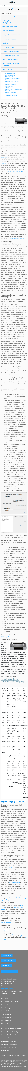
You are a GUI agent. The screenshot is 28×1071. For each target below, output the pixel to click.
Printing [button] (5, 43)
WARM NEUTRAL (5, 681)
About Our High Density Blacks (9, 1001)
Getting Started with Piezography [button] (9, 22)
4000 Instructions (9, 83)
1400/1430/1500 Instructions (12, 76)
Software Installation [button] (9, 27)
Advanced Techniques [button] (10, 59)
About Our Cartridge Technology (10, 1032)
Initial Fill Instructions (10, 75)
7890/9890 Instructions (10, 91)
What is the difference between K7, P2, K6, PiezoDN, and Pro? (13, 802)
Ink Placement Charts (10, 73)
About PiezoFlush (6, 1020)
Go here (11, 867)
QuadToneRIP (4, 157)
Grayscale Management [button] (11, 35)
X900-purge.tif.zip (6, 637)
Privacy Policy (5, 1050)
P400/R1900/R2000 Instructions (12, 78)
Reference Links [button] (7, 69)
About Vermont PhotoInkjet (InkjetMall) (11, 1028)
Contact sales (6, 955)
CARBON (4, 679)
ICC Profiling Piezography (11, 55)
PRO (22, 681)
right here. (6, 930)
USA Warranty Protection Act (9, 1044)
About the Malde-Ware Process (9, 1038)
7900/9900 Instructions (10, 92)
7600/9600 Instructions (10, 87)
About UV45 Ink (5, 1023)
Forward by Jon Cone (9, 17)
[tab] (14, 17)
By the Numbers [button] (8, 47)
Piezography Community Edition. (17, 171)
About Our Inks (5, 998)
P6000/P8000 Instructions (11, 94)
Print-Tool (3, 163)
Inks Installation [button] (8, 31)
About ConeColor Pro (6, 1005)
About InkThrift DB (6, 1017)
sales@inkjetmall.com (7, 988)
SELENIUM (10, 679)
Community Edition (14, 882)
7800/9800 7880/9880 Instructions (13, 89)
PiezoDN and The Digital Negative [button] (10, 64)
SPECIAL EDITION (15, 681)
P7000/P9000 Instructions (11, 95)
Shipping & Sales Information (9, 1041)
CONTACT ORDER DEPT (8, 960)
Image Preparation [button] (9, 39)
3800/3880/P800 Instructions (12, 81)
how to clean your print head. (17, 238)
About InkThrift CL (6, 1014)
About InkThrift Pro (6, 1011)
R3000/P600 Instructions (11, 80)
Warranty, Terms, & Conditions (9, 1047)
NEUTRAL (16, 679)
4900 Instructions (9, 86)
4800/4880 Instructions (10, 84)
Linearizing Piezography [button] (10, 51)
